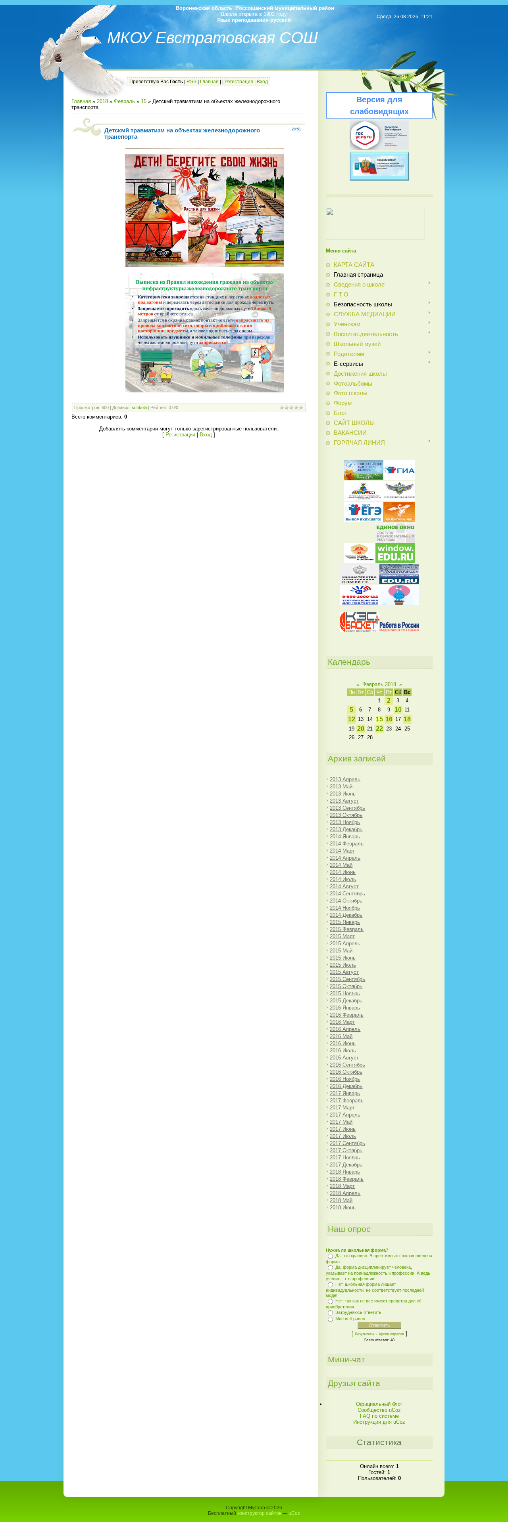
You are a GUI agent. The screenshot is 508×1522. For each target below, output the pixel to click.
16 (389, 719)
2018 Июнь (343, 1207)
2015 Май (341, 951)
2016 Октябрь (346, 1072)
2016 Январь (345, 1008)
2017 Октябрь (346, 1150)
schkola (139, 407)
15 (143, 101)
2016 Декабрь (346, 1086)
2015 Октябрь (346, 986)
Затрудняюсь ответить (358, 1312)
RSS (191, 81)
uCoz (294, 1513)
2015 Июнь (343, 958)
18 (407, 719)
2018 (102, 101)
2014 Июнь (343, 872)
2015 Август (344, 972)
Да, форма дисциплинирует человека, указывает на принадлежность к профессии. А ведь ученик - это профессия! (378, 1273)
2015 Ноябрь (345, 993)
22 (379, 728)
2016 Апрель (345, 1029)
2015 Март (342, 936)
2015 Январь (345, 922)
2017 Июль (343, 1136)
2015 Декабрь (346, 1001)
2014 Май (341, 865)
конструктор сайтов (259, 1513)
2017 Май (341, 1122)
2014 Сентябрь (347, 894)
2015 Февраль (347, 929)
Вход (262, 81)
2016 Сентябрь (347, 1065)
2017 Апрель (345, 1115)
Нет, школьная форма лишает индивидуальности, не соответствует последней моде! (375, 1290)
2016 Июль (343, 1051)
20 (360, 728)
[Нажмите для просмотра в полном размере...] (204, 265)
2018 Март (342, 1186)
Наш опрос (349, 1229)
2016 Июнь (343, 1043)
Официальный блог (379, 1404)
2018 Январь (345, 1172)
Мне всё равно (350, 1318)
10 (398, 709)
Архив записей (357, 758)
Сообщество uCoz (379, 1410)
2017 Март (342, 1108)
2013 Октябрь (346, 815)
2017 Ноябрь (345, 1158)
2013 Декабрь (346, 829)
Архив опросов (391, 1334)
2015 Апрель (345, 943)
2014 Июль (343, 879)
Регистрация (239, 81)
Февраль (124, 101)
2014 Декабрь (346, 915)
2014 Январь (345, 836)
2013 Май (341, 787)
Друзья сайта (354, 1383)
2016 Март (342, 1022)
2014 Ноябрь (345, 908)
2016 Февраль (347, 1015)
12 (351, 719)
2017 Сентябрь (347, 1143)
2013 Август (344, 801)
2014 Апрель (345, 858)
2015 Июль (343, 965)
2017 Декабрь (346, 1165)
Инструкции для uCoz (379, 1422)
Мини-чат (346, 1359)
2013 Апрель (345, 779)
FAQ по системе (379, 1416)
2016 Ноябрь (345, 1079)
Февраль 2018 (379, 684)
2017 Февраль (347, 1100)
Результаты (364, 1334)
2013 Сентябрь (347, 808)
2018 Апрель (345, 1193)
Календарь (349, 662)
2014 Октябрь (346, 901)
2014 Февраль (347, 844)
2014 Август (344, 886)
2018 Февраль (347, 1179)
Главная (209, 81)
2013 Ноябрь (345, 822)
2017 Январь (345, 1093)
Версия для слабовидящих (379, 105)
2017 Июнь (343, 1129)
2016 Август (344, 1058)
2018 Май (341, 1200)
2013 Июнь (343, 794)
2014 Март (342, 851)
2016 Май (341, 1036)
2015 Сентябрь (347, 979)
